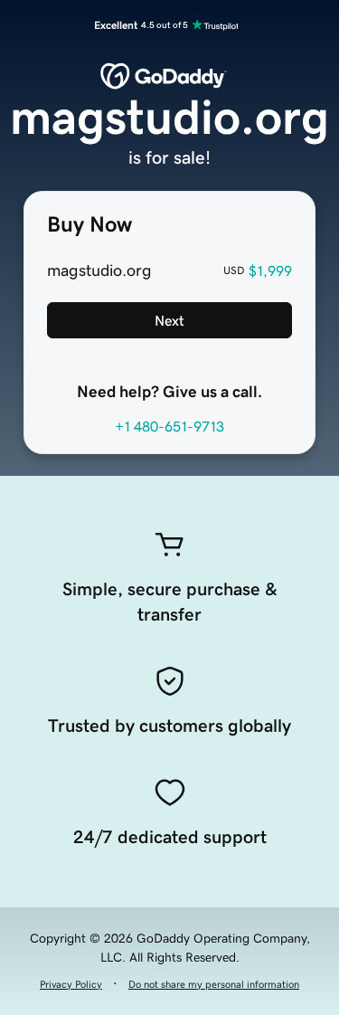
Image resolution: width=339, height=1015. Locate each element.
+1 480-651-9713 (169, 426)
